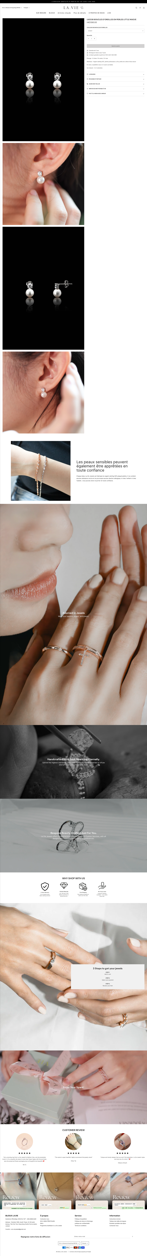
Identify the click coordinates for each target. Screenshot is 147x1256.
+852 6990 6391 (31, 1219)
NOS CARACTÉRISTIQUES (47, 1221)
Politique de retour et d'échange (84, 1221)
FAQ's (41, 1223)
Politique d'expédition (81, 1219)
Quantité (89, 35)
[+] (94, 38)
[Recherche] (136, 8)
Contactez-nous (44, 1219)
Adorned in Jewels (73, 613)
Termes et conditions (80, 1225)
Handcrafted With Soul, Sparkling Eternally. (73, 759)
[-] (88, 38)
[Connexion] (140, 8)
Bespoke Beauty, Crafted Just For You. (74, 833)
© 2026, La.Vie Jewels (61, 1251)
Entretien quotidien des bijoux (117, 1223)
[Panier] (144, 8)
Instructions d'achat (114, 1219)
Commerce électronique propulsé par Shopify (80, 1251)
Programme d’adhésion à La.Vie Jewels (51, 1225)
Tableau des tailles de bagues (117, 1221)
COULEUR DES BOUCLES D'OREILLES (97, 27)
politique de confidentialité (82, 1223)
